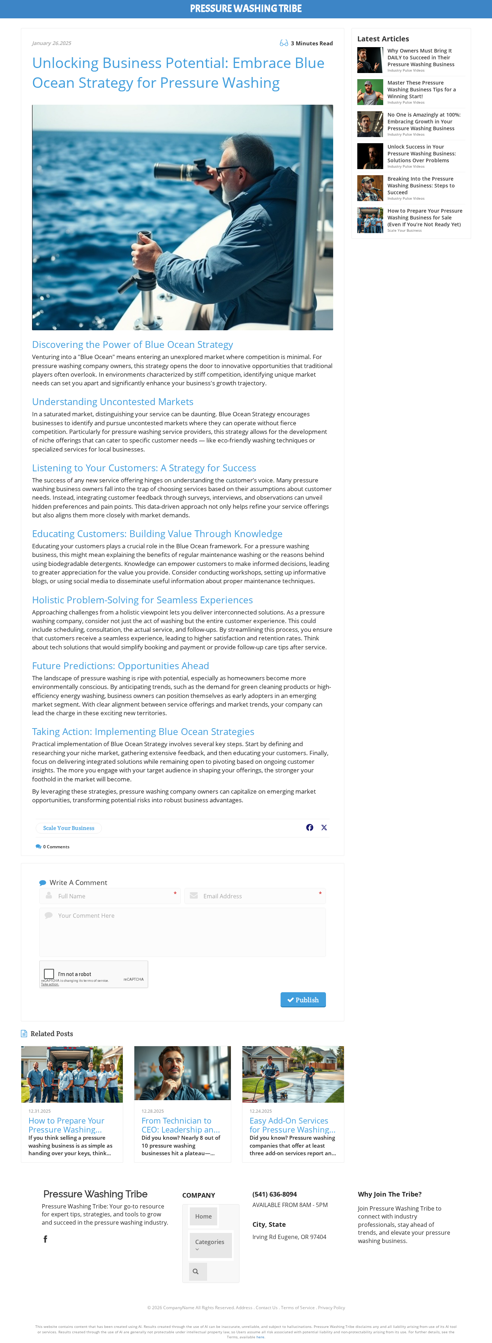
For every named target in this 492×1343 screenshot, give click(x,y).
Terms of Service (298, 1308)
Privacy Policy (331, 1308)
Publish (306, 999)
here (260, 1336)
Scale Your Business (68, 828)
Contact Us (267, 1308)
